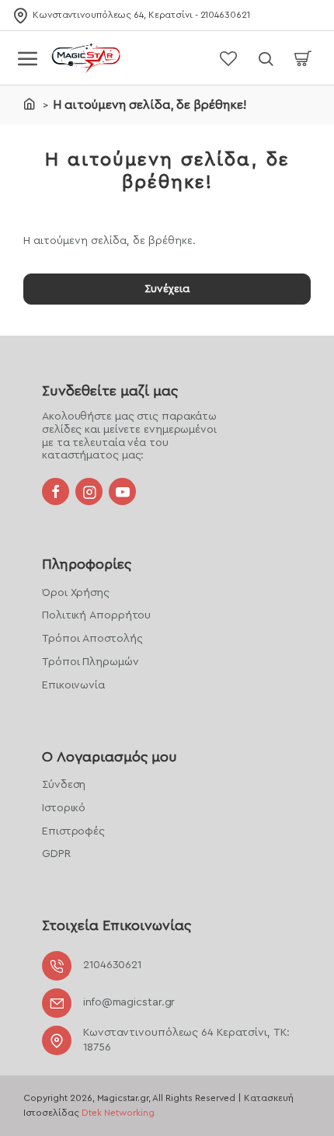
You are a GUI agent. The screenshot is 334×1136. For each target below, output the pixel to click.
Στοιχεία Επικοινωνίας (116, 925)
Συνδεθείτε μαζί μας (110, 391)
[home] (29, 103)
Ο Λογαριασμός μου (109, 757)
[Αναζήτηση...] (265, 58)
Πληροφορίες (86, 564)
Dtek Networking (118, 1112)
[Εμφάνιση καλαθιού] (303, 58)
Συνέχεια (167, 289)
